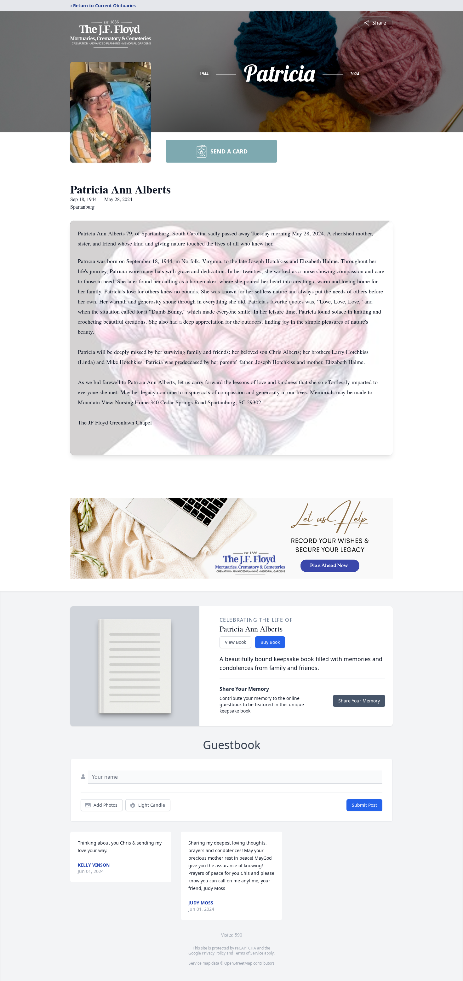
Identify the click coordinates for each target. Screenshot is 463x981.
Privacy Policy (214, 953)
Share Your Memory (359, 701)
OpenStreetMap (238, 963)
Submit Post (364, 805)
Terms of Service (248, 953)
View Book (235, 642)
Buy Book (270, 642)
